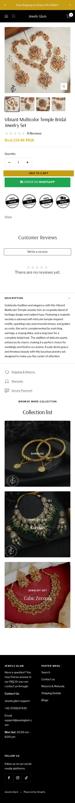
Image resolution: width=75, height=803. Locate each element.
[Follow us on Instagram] (17, 777)
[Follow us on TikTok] (26, 777)
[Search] (13, 16)
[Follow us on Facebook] (9, 777)
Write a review (37, 252)
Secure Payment (22, 390)
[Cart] (68, 16)
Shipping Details (51, 693)
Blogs (44, 700)
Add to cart (38, 173)
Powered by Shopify (34, 791)
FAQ (11, 681)
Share (8, 216)
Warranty (17, 381)
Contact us (48, 679)
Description (14, 298)
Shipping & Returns (23, 372)
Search (45, 672)
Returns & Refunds (52, 686)
